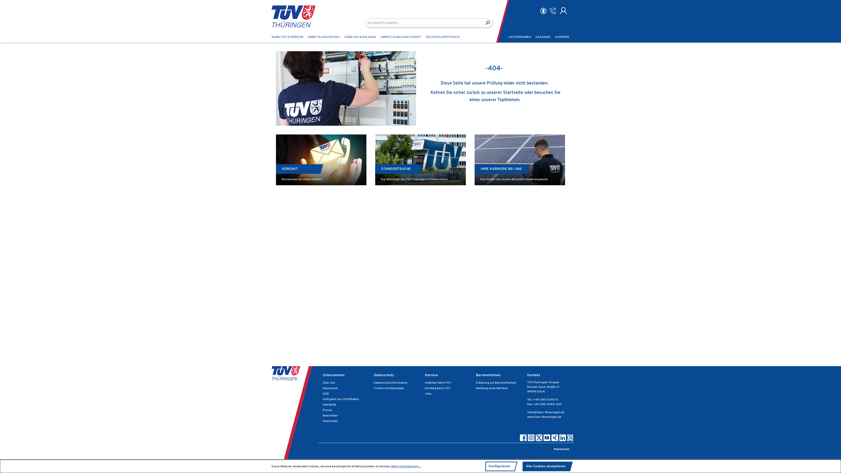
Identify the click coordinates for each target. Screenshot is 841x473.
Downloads (330, 421)
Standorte (329, 404)
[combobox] (424, 22)
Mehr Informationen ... (406, 466)
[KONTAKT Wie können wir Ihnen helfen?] (321, 160)
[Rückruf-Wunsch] (552, 10)
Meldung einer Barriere (492, 388)
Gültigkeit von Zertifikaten (341, 399)
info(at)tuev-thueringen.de (545, 412)
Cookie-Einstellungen (389, 388)
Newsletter (330, 415)
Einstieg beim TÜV (437, 388)
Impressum (330, 388)
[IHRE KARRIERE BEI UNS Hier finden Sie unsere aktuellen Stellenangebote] (520, 160)
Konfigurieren (499, 466)
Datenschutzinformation (391, 383)
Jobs (428, 393)
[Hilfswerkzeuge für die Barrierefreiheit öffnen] (543, 11)
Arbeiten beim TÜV (438, 383)
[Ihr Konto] (563, 10)
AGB (326, 393)
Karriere (431, 375)
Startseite (513, 93)
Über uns (329, 383)
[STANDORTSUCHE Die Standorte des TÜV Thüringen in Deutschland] (420, 160)
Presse (327, 410)
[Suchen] (487, 22)
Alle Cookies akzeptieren (545, 466)
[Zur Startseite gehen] (287, 16)
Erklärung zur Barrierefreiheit (496, 383)
